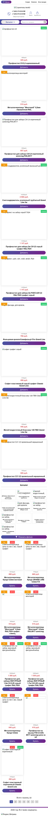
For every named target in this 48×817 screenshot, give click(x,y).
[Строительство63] (24, 7)
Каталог (9, 22)
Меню (7, 2)
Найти (45, 22)
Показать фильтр (25, 537)
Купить (12, 585)
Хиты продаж (42, 2)
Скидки (27, 2)
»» (37, 801)
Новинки (34, 2)
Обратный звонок (18, 16)
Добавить (24, 67)
